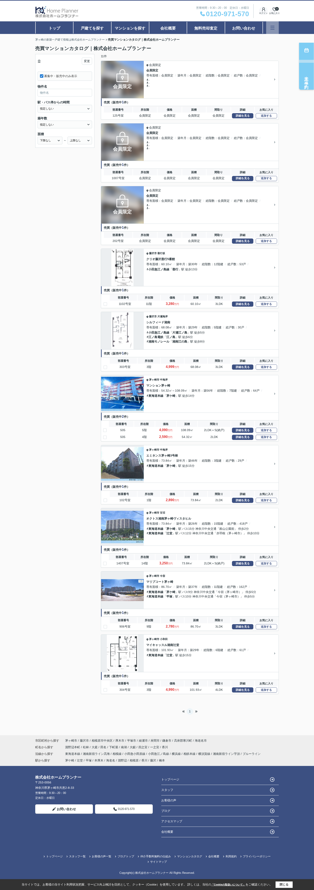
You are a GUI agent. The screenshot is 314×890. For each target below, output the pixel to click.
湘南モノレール (158, 341)
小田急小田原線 (135, 753)
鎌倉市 (166, 740)
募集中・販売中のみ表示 (60, 76)
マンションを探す (130, 28)
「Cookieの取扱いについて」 (228, 884)
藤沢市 (153, 253)
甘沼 (162, 512)
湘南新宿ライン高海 (97, 753)
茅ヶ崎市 (154, 379)
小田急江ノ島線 (158, 269)
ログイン (263, 13)
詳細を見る (243, 115)
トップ (54, 28)
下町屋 (114, 747)
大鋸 (133, 747)
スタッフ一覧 (77, 856)
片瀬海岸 (162, 316)
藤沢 (153, 760)
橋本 (162, 760)
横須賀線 (204, 753)
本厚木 (98, 760)
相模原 (134, 760)
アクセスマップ (171, 821)
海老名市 (201, 740)
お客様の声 (168, 800)
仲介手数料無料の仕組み (155, 856)
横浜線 (177, 753)
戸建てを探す (92, 28)
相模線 (117, 753)
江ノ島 (170, 337)
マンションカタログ (189, 856)
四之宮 (143, 747)
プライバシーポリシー (257, 856)
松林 (86, 747)
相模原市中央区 (102, 740)
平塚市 (131, 740)
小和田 (164, 639)
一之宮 (155, 747)
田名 (103, 747)
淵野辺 (122, 760)
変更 (87, 61)
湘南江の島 (179, 341)
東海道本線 (155, 395)
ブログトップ (125, 856)
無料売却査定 (205, 28)
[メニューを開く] (272, 27)
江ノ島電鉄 (155, 337)
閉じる (284, 884)
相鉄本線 (189, 753)
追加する (266, 115)
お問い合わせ (243, 28)
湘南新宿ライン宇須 (227, 753)
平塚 (169, 596)
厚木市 (119, 740)
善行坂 (161, 253)
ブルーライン (252, 753)
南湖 (124, 747)
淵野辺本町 (73, 747)
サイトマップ (158, 861)
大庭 (95, 747)
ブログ (165, 810)
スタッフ (167, 790)
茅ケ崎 (170, 395)
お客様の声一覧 (101, 856)
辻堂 (169, 533)
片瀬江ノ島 (179, 332)
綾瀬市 (143, 740)
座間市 (155, 740)
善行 (175, 269)
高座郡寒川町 (183, 740)
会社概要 (168, 28)
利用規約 (231, 856)
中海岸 (164, 379)
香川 (165, 747)
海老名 (110, 760)
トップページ (170, 779)
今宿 (162, 575)
